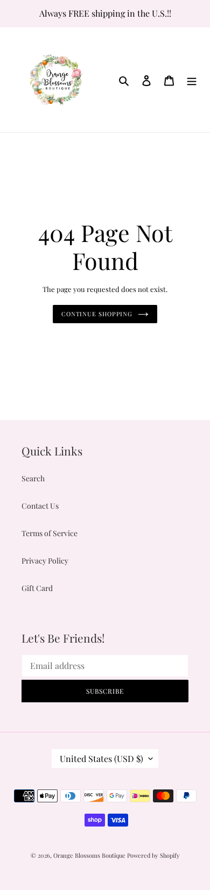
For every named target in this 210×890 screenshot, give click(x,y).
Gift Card (37, 588)
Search (33, 478)
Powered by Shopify (153, 855)
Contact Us (40, 506)
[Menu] (191, 79)
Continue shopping (96, 314)
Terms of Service (50, 533)
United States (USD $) (101, 758)
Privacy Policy (45, 561)
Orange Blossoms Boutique (90, 855)
